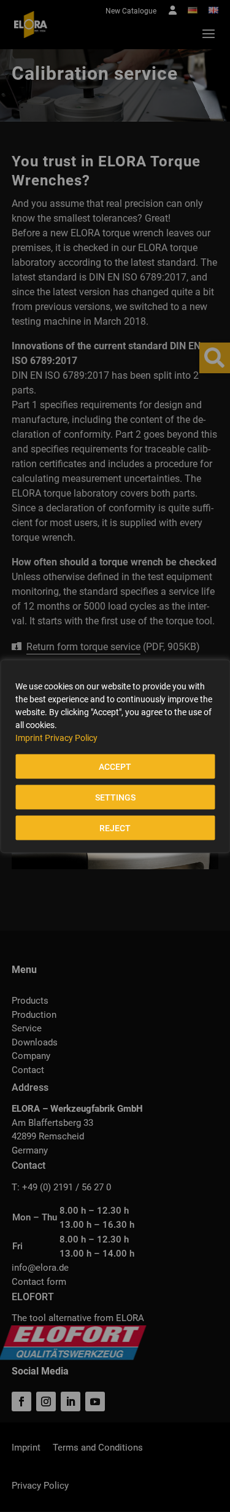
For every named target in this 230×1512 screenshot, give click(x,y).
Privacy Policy (71, 737)
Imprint (29, 737)
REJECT (115, 827)
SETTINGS (115, 797)
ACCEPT (115, 766)
